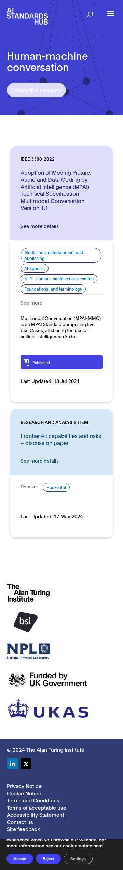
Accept (19, 858)
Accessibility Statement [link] (35, 814)
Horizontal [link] (56, 487)
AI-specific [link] (34, 268)
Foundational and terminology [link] (53, 288)
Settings (78, 858)
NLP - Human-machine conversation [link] (59, 278)
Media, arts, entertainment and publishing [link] (53, 255)
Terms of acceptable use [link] (36, 807)
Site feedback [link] (23, 828)
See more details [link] (39, 226)
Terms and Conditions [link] (33, 800)
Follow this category (36, 89)
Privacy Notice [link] (24, 785)
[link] (27, 15)
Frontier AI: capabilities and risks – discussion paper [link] (60, 439)
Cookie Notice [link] (24, 793)
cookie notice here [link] (82, 846)
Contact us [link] (20, 821)
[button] (90, 12)
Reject (48, 858)
